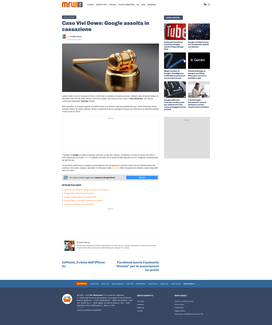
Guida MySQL (141, 284)
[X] (137, 36)
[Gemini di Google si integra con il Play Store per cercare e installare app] (199, 60)
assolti (87, 157)
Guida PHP (129, 284)
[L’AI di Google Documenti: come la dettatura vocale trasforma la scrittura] (199, 89)
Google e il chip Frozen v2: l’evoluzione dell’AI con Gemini (198, 44)
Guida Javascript (117, 284)
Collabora (140, 304)
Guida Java (164, 284)
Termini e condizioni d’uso (184, 301)
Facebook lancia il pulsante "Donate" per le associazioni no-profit (137, 266)
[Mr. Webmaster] (67, 299)
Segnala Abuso (180, 311)
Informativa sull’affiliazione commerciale (189, 314)
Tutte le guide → (189, 284)
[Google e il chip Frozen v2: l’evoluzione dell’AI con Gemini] (199, 31)
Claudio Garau (76, 36)
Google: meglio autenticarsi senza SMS (80, 197)
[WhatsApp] (147, 36)
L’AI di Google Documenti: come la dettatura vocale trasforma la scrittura (198, 103)
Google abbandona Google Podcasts (79, 193)
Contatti (140, 311)
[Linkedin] (142, 36)
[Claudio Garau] (64, 36)
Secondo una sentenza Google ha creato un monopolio (86, 190)
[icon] (205, 4)
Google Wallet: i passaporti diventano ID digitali (83, 201)
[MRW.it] (72, 4)
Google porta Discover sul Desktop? (79, 204)
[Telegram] (152, 36)
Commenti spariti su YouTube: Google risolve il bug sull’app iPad (173, 45)
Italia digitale (69, 17)
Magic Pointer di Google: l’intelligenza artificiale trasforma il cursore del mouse (174, 74)
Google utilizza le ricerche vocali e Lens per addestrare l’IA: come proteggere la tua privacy (175, 105)
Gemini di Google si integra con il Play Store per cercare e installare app (197, 74)
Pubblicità (140, 308)
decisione (116, 168)
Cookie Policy (179, 308)
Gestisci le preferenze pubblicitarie (89, 310)
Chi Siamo (140, 301)
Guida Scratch (176, 284)
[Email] (157, 36)
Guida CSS (105, 284)
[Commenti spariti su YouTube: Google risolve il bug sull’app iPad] (175, 31)
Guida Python (153, 284)
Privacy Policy (179, 304)
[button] (208, 4)
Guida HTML (94, 284)
